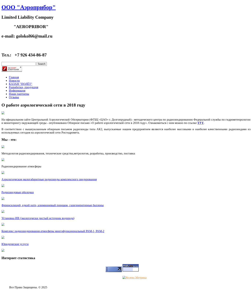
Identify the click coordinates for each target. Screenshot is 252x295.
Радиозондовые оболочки (17, 192)
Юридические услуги (15, 244)
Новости (14, 80)
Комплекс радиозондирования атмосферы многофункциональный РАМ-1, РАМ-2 (52, 231)
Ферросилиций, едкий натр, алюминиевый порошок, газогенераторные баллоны (52, 205)
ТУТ (200, 122)
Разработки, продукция (23, 87)
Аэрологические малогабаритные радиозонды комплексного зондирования (49, 179)
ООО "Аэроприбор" (28, 7)
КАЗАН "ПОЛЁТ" (20, 83)
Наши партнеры (19, 93)
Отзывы (14, 97)
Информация (17, 90)
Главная (14, 77)
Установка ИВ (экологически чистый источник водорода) (37, 218)
